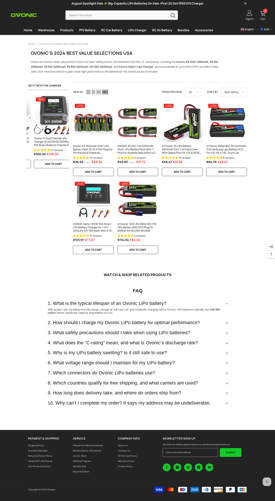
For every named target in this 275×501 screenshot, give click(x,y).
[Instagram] (177, 467)
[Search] (121, 15)
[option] (48, 134)
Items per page (172, 92)
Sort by (212, 92)
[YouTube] (209, 467)
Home (31, 44)
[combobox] (116, 15)
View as (78, 92)
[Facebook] (167, 467)
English (249, 29)
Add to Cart (93, 171)
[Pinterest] (188, 467)
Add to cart (47, 164)
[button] (30, 118)
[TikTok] (199, 467)
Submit (231, 452)
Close (245, 3)
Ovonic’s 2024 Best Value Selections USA (63, 44)
